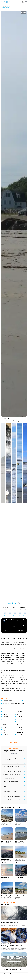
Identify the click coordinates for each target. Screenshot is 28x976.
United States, (6, 421)
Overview (3, 638)
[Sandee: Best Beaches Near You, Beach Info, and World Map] (5, 2)
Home (2, 6)
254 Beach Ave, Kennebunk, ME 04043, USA (13, 703)
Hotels (19, 638)
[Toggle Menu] (26, 2)
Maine (14, 6)
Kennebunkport (21, 6)
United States (8, 6)
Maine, (11, 421)
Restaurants (11, 638)
